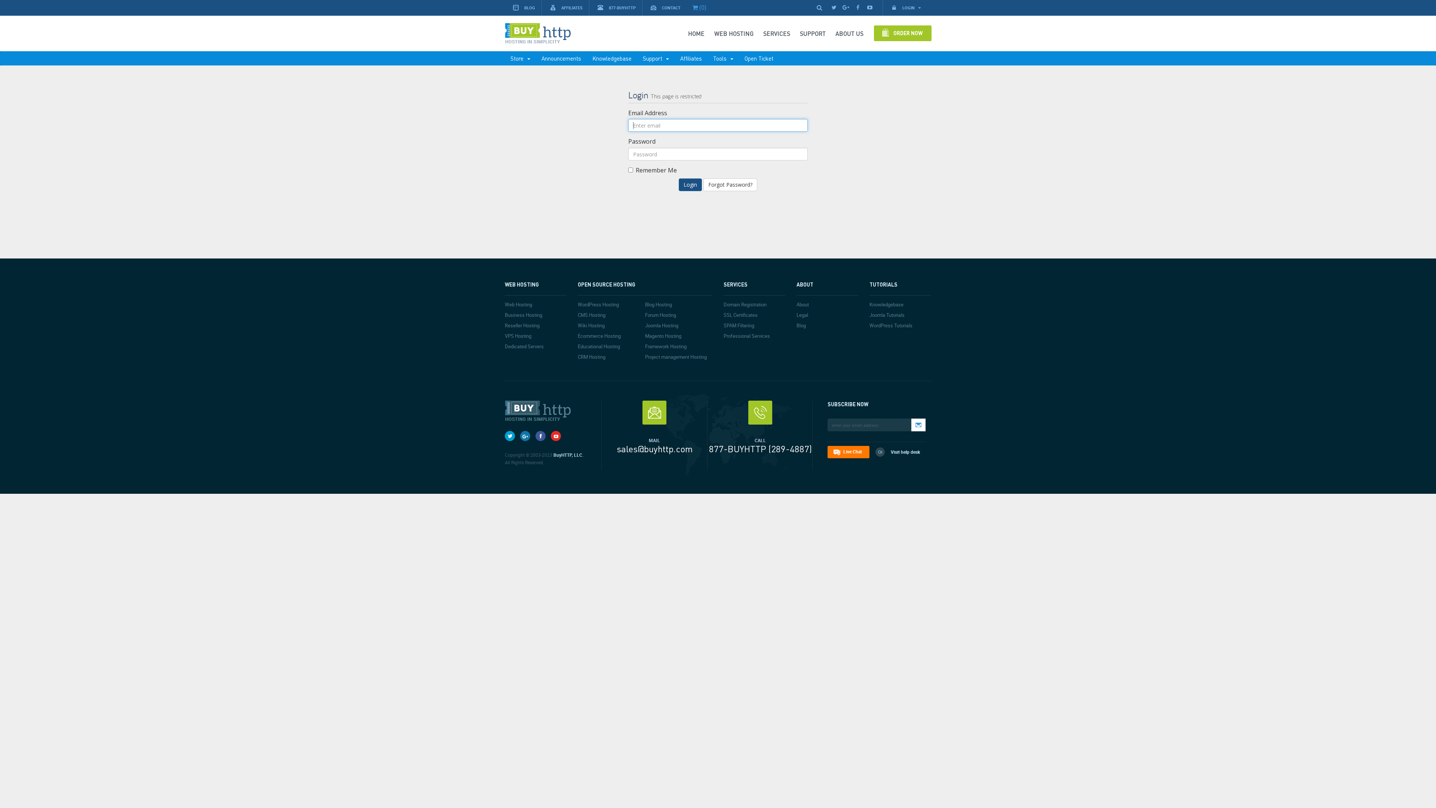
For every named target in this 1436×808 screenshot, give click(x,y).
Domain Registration (745, 304)
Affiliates (572, 7)
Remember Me (656, 170)
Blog (529, 7)
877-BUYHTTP (622, 7)
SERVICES (776, 33)
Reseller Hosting (522, 325)
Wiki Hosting (591, 325)
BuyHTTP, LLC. (568, 455)
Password (642, 141)
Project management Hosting (676, 357)
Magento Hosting (663, 336)
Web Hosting (734, 33)
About (803, 304)
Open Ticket (759, 58)
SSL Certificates (741, 315)
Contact (671, 7)
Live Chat (852, 451)
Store (518, 58)
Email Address (647, 113)
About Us (849, 33)
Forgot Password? (730, 184)
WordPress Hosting (598, 304)
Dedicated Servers (524, 346)
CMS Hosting (591, 315)
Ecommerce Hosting (599, 336)
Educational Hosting (599, 346)
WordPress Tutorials (890, 325)
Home (696, 33)
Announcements (561, 58)
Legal (802, 315)
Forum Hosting (660, 315)
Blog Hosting (658, 304)
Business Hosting (523, 315)
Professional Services (747, 336)
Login (909, 7)
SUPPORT (813, 33)
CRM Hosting (591, 357)
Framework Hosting (666, 346)
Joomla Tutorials (887, 315)
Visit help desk (905, 452)
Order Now (908, 33)
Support (654, 58)
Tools (721, 58)
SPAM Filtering (739, 325)
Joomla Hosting (661, 325)
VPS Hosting (518, 336)
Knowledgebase (612, 58)
